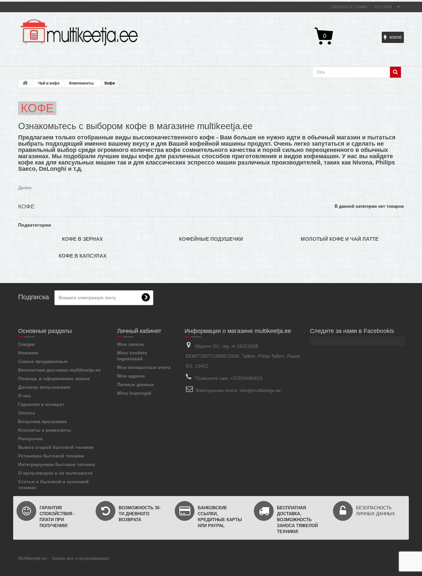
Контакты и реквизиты (44, 430)
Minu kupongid (134, 393)
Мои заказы (130, 344)
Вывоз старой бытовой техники (56, 447)
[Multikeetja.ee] (79, 32)
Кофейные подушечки (211, 239)
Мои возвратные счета (144, 367)
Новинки (28, 352)
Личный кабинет (139, 331)
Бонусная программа (42, 421)
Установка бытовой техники (51, 455)
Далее (25, 187)
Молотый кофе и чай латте (339, 239)
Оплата (26, 412)
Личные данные (135, 384)
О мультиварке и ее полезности (55, 473)
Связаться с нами (348, 7)
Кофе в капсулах (82, 256)
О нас (24, 395)
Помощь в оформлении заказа (54, 378)
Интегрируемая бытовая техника (56, 464)
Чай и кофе (49, 83)
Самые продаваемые (43, 361)
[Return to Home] (25, 83)
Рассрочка (30, 438)
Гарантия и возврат (41, 404)
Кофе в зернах (82, 239)
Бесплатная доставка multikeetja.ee (59, 370)
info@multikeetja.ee (260, 390)
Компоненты (81, 83)
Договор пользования (44, 387)
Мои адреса (131, 375)
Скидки (26, 344)
